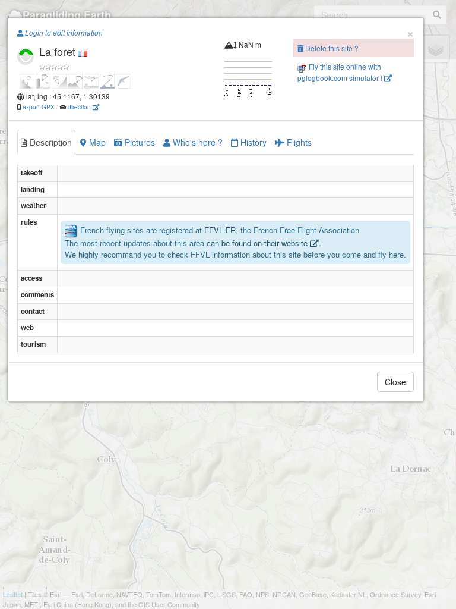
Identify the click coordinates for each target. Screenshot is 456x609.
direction (80, 106)
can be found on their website (258, 243)
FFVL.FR (220, 230)
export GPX (39, 106)
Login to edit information (63, 32)
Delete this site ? (331, 48)
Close (395, 382)
